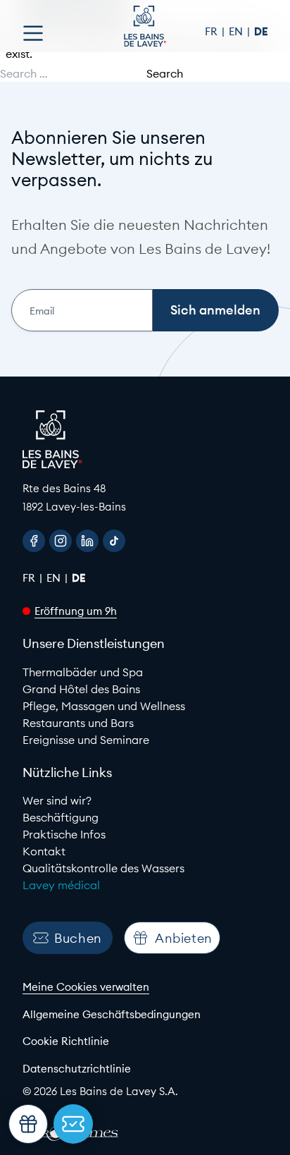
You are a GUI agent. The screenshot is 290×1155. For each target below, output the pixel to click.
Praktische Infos (64, 834)
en (237, 31)
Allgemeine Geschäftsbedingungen (112, 1014)
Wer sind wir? (57, 800)
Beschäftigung (61, 817)
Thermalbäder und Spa (83, 672)
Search (164, 73)
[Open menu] (33, 33)
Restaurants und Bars (78, 723)
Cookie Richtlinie (66, 1041)
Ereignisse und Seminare (86, 740)
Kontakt (44, 851)
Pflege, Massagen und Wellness (104, 706)
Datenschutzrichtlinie (77, 1068)
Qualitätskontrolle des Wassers (103, 868)
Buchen (78, 938)
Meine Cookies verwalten (86, 987)
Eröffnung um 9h (75, 611)
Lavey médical (61, 885)
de (260, 31)
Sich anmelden (215, 310)
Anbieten (184, 938)
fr (212, 31)
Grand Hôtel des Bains (81, 689)
